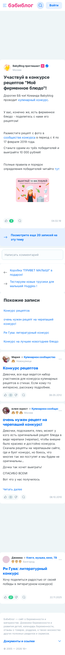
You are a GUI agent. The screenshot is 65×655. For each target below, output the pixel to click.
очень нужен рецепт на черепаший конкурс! (25, 422)
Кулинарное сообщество (39, 357)
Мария (16, 357)
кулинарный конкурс (33, 100)
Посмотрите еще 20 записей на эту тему (34, 237)
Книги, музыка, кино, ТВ (41, 557)
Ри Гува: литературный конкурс (26, 332)
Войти (53, 5)
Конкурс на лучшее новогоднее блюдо (31, 341)
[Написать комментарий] (32, 255)
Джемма (17, 557)
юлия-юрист (20, 408)
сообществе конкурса (19, 137)
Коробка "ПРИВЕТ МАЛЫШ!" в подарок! (31, 272)
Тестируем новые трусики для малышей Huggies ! (32, 284)
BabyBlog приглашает (26, 65)
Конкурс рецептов (17, 310)
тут (57, 169)
